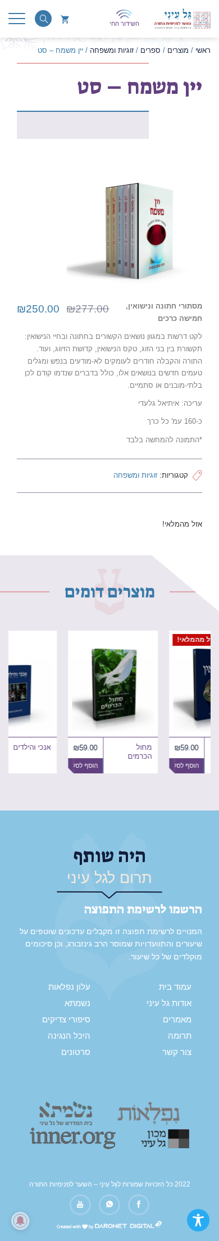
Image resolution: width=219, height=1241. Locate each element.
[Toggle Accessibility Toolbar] (198, 1220)
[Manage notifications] (20, 1221)
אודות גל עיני (169, 1003)
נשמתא (77, 1003)
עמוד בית (175, 986)
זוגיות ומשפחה (135, 475)
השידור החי (124, 23)
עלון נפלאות (69, 986)
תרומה (179, 1035)
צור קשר (176, 1052)
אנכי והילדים (78, 747)
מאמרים (177, 1019)
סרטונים (75, 1052)
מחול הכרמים (186, 752)
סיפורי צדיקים (66, 1019)
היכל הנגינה (69, 1035)
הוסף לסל (132, 765)
